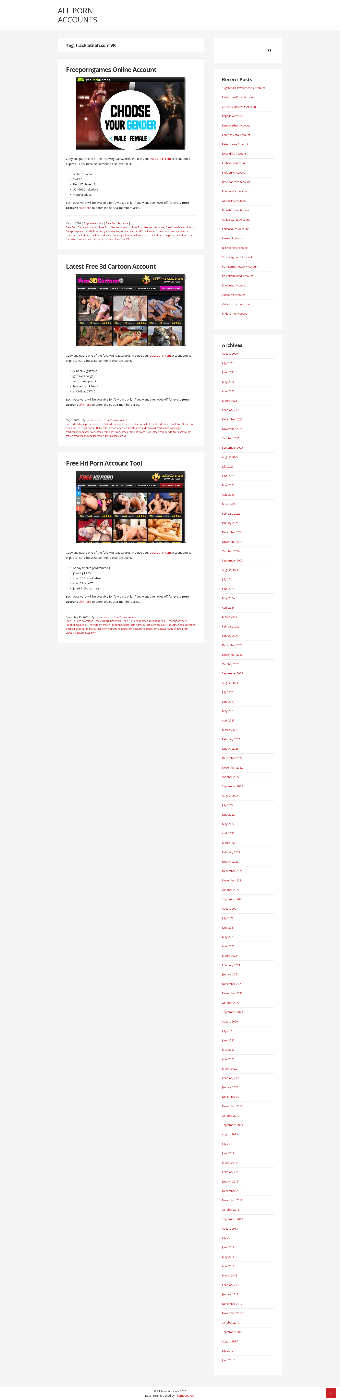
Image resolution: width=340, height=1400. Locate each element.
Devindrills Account (234, 153)
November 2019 (232, 1106)
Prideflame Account (234, 313)
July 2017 (227, 1351)
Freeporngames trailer (106, 231)
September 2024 (232, 560)
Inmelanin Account (234, 238)
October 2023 (230, 664)
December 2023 (232, 645)
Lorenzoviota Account (236, 135)
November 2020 (232, 993)
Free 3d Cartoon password (81, 424)
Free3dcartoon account (162, 424)
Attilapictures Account (236, 219)
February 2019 (231, 1172)
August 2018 (230, 1228)
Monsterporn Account (236, 210)
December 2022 (232, 758)
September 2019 (232, 1125)
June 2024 (228, 589)
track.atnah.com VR (118, 239)
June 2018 (228, 1247)
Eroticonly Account (234, 163)
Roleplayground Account (237, 276)
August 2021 (230, 908)
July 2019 (227, 1144)
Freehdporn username (124, 625)
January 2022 (230, 861)
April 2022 (228, 833)
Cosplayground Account (237, 257)
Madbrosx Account (234, 285)
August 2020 (230, 1021)
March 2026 (229, 401)
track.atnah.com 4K (131, 231)
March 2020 (229, 1068)
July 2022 (227, 805)
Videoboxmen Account (236, 304)
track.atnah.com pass (162, 235)
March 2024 (229, 617)
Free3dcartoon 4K (138, 424)
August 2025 (230, 457)
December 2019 (232, 1097)
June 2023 (228, 702)
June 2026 (228, 372)
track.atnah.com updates (92, 239)
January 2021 (230, 974)
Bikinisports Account (235, 248)
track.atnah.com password (130, 432)
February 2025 (231, 513)
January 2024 (230, 636)
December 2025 (232, 419)
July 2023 (227, 692)
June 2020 (228, 1040)
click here (85, 208)
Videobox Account (233, 295)
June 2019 (228, 1153)
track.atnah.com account (156, 231)
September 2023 (232, 673)
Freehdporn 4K (157, 621)
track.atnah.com (160, 159)
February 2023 (231, 739)
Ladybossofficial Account (238, 97)
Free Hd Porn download (79, 621)
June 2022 (228, 814)
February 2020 (231, 1078)
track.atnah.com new (137, 235)
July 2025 (227, 466)
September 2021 (232, 899)
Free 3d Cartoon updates (112, 424)
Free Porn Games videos (179, 227)
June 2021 (228, 927)
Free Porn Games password (115, 227)
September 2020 (232, 1012)
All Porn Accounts (77, 15)
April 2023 (228, 720)
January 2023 (230, 748)
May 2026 (228, 382)
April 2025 (228, 494)
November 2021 (232, 880)
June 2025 (228, 476)
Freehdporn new (177, 621)
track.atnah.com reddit (159, 432)
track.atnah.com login (112, 235)
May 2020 (228, 1049)
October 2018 (230, 1209)
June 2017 (228, 1360)
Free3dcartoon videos (112, 428)
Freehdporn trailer (99, 625)
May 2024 (228, 598)
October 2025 (230, 438)
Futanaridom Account (235, 191)
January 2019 (230, 1181)
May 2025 (228, 485)
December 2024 (232, 532)
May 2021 (228, 937)
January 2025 (230, 523)
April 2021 (228, 946)
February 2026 (231, 410)
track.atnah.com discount (181, 625)
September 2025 (232, 447)
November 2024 (232, 542)
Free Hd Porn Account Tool (104, 463)
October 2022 (230, 777)
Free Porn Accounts (117, 223)
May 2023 (228, 711)
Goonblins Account (234, 201)
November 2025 (232, 429)
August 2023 (230, 683)
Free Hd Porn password (108, 621)
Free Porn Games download (82, 227)
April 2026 (228, 391)
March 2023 (229, 730)
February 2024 (231, 626)
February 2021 (231, 965)
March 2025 (229, 504)
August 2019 (230, 1134)
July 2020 (227, 1031)
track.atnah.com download (141, 428)
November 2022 (232, 767)
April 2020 (228, 1059)
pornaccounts (95, 223)
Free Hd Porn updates (135, 621)
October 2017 (230, 1322)
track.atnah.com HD (88, 235)
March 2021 (229, 956)
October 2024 (230, 551)
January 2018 (230, 1294)
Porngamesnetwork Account (240, 266)
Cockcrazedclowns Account (239, 107)
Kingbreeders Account (236, 125)
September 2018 (232, 1219)
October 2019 (230, 1115)
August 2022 (230, 796)
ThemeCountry (184, 1395)
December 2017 (232, 1304)
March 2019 (229, 1162)
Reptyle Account (232, 116)
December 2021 (232, 871)
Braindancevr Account (236, 182)
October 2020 (230, 1003)
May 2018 (228, 1257)
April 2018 (228, 1266)
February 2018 (231, 1285)
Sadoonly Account (233, 172)
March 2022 (229, 843)
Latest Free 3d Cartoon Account (111, 266)
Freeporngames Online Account (111, 69)
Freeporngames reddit (79, 231)
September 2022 (232, 786)
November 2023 (232, 654)
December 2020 (232, 984)
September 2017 (232, 1332)
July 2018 (227, 1238)
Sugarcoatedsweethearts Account (243, 88)
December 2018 (232, 1191)
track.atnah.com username (89, 436)
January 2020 (230, 1087)
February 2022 (231, 852)
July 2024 (227, 579)
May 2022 (228, 824)
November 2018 (232, 1200)
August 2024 (230, 570)
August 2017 (230, 1341)
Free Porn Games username (148, 227)
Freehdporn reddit (76, 625)
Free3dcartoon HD (87, 428)
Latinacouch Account (235, 229)
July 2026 (227, 363)
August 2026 (230, 353)
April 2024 (228, 607)
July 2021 (227, 918)
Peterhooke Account (235, 144)
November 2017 (232, 1313)
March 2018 (229, 1275)
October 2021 (230, 890)
